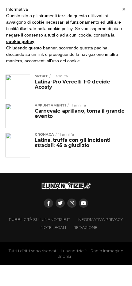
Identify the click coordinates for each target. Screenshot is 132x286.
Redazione (85, 227)
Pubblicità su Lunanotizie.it (39, 219)
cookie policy (20, 41)
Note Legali (53, 227)
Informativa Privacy (100, 219)
